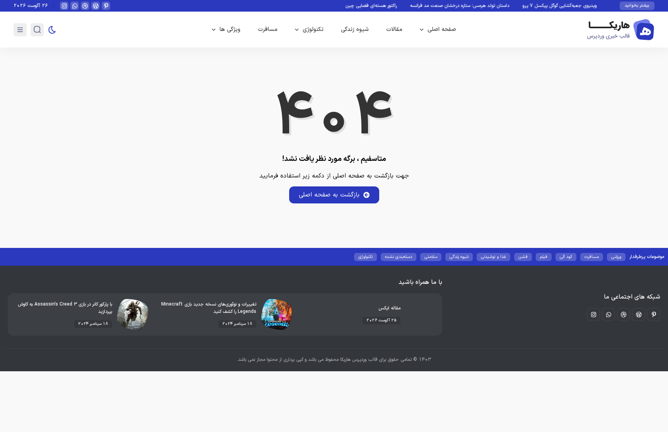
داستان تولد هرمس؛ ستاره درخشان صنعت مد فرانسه (466, 5)
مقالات (394, 29)
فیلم (543, 257)
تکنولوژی (313, 29)
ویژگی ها (230, 29)
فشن (523, 257)
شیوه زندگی (355, 29)
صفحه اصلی (442, 29)
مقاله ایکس (389, 308)
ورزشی (616, 257)
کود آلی (566, 257)
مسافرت (268, 29)
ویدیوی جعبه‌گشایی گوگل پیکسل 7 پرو (566, 5)
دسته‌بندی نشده (398, 257)
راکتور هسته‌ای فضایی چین (378, 5)
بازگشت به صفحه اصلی (329, 195)
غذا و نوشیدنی (493, 257)
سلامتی (430, 257)
